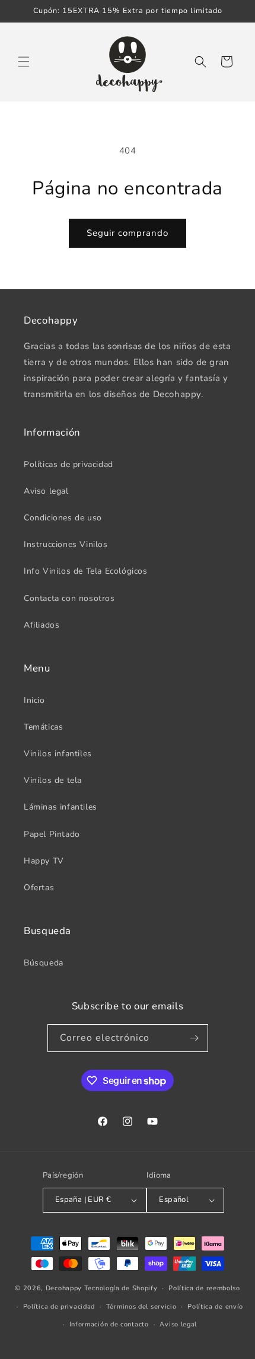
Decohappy (64, 1288)
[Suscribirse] (194, 1038)
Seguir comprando (127, 233)
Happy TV (44, 860)
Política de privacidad (59, 1306)
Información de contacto (109, 1324)
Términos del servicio (141, 1306)
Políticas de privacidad (68, 464)
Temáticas (43, 727)
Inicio (34, 700)
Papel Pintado (52, 834)
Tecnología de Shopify (121, 1288)
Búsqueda (43, 962)
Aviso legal (46, 491)
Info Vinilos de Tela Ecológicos (86, 571)
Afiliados (41, 625)
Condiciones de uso (63, 517)
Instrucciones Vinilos (66, 544)
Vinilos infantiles (58, 753)
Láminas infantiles (60, 807)
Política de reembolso (204, 1288)
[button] (24, 62)
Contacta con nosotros (69, 598)
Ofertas (39, 887)
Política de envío (215, 1306)
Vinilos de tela (53, 780)
